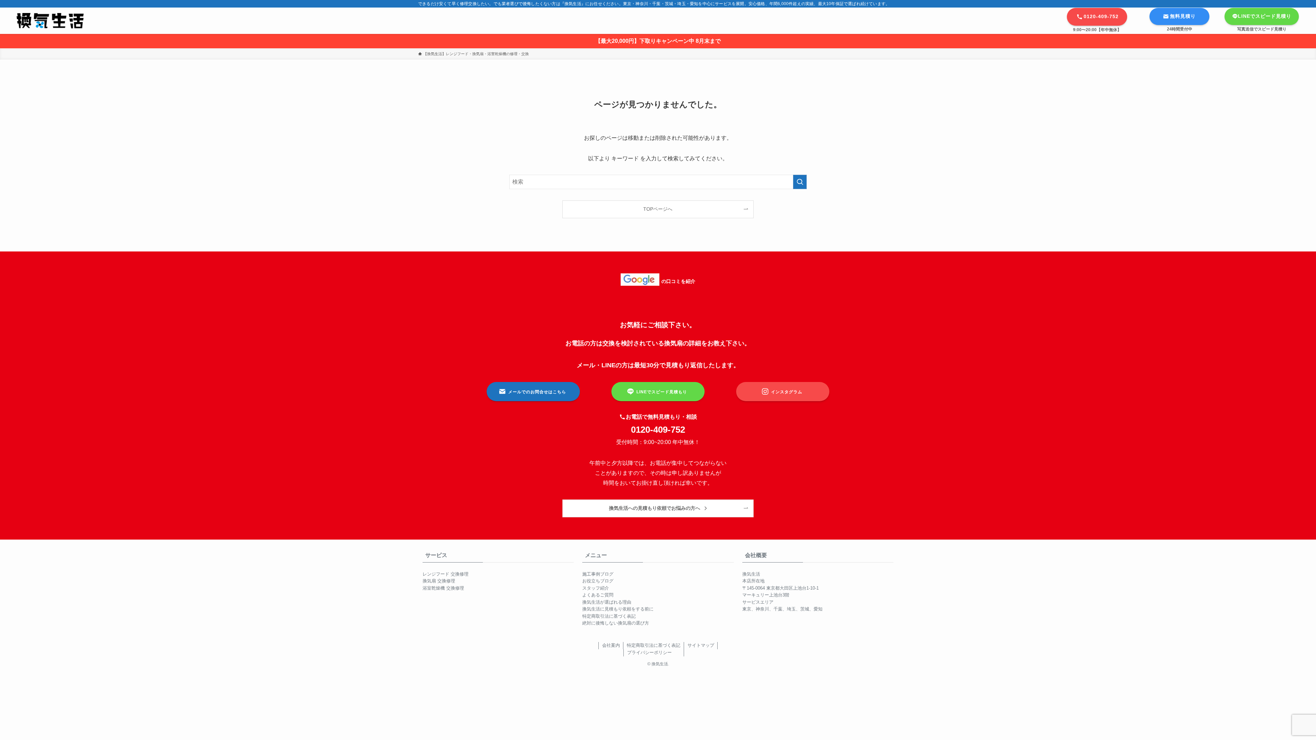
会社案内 (611, 645)
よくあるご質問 (597, 594)
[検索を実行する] (800, 182)
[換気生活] (50, 20)
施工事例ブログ (597, 574)
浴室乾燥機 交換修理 (443, 588)
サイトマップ (700, 645)
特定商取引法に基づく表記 (609, 616)
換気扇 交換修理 (439, 580)
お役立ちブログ (597, 580)
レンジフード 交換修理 (445, 574)
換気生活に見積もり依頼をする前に (618, 609)
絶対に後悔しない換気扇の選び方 (615, 623)
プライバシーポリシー (649, 652)
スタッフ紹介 (595, 588)
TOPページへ (657, 209)
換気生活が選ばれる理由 (606, 602)
